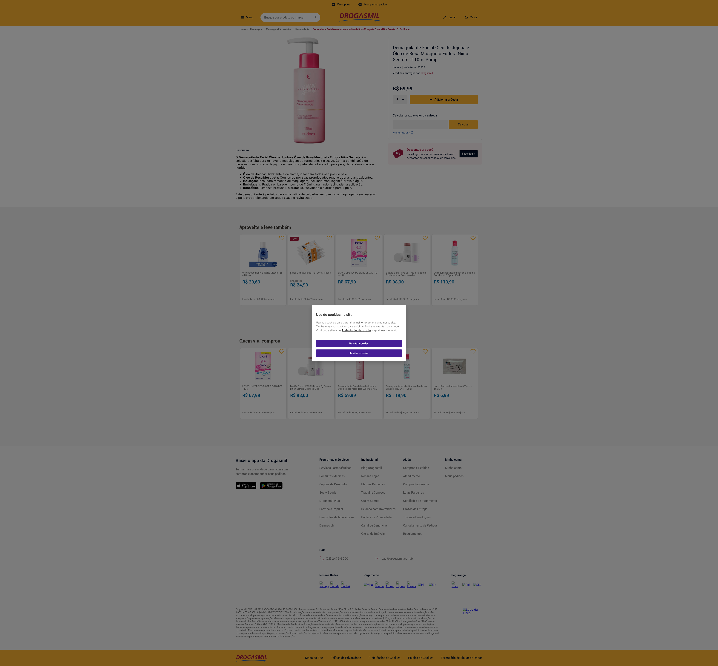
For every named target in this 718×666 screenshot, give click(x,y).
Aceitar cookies (359, 353)
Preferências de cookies (356, 330)
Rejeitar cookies (359, 343)
